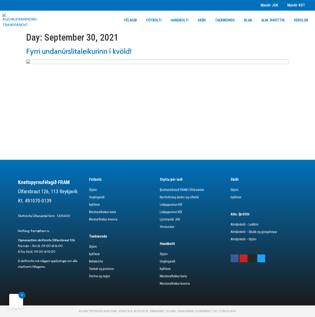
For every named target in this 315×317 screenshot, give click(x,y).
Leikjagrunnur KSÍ (171, 212)
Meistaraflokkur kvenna (175, 283)
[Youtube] (243, 258)
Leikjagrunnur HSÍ (171, 204)
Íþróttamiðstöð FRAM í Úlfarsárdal (182, 190)
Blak (248, 20)
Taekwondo (225, 20)
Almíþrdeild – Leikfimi (244, 224)
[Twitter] (261, 258)
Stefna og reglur (99, 276)
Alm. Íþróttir (273, 20)
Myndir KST (296, 5)
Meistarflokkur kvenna (103, 219)
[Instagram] (252, 258)
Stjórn (93, 190)
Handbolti (179, 20)
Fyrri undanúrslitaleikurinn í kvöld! (79, 51)
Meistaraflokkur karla (102, 212)
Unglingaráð (96, 197)
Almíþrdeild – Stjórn (243, 239)
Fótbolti (153, 20)
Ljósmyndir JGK (170, 219)
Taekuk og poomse (101, 269)
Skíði (202, 20)
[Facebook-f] (234, 258)
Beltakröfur (96, 261)
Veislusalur (167, 227)
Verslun (301, 20)
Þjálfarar (94, 204)
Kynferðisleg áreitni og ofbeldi (179, 197)
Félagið (130, 20)
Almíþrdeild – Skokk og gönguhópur (254, 232)
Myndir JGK (269, 5)
